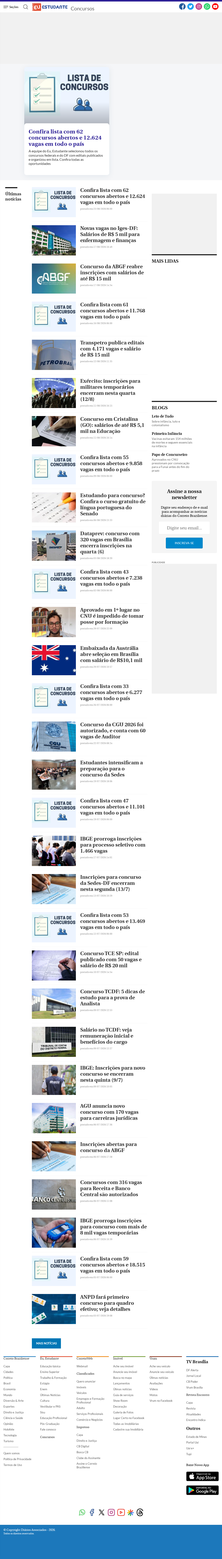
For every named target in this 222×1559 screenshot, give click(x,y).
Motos (154, 1395)
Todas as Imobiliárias (126, 1424)
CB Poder (192, 1381)
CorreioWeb (85, 1358)
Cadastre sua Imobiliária (128, 1429)
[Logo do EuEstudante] (50, 7)
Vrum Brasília (194, 1387)
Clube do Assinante (88, 1458)
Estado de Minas (196, 1436)
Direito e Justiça (13, 1412)
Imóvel (118, 1358)
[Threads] (140, 1513)
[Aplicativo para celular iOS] (202, 1477)
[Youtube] (121, 1513)
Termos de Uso (12, 1465)
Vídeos (154, 1389)
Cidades (8, 1372)
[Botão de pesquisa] (24, 6)
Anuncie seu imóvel (125, 1372)
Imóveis (81, 1387)
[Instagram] (199, 9)
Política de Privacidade (17, 1459)
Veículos (82, 1393)
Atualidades (193, 1414)
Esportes (9, 1406)
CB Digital (83, 1446)
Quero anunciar (86, 1381)
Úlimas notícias (122, 1389)
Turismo (8, 1441)
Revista (191, 1408)
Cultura (44, 1400)
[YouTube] (215, 9)
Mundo (7, 1395)
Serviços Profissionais (90, 1414)
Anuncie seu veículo (162, 1372)
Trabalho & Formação (53, 1377)
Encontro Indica (196, 1420)
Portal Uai (192, 1442)
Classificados (85, 1374)
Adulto (81, 1408)
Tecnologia (10, 1435)
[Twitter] (190, 9)
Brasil (6, 1383)
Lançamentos (121, 1383)
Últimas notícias (13, 196)
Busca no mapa (122, 1377)
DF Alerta (192, 1370)
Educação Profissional (53, 1418)
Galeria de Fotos (123, 1412)
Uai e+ (190, 1448)
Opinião (8, 1424)
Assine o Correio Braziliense (87, 1465)
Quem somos (11, 1453)
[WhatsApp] (207, 9)
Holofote (8, 1429)
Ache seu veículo (160, 1366)
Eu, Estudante (49, 1358)
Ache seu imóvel (123, 1366)
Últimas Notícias (50, 1395)
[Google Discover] (130, 1512)
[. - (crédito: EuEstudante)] (66, 96)
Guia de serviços (123, 1395)
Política (8, 1377)
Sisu (42, 1412)
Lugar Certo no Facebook (128, 1418)
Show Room (120, 1400)
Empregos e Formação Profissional (90, 1400)
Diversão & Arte (13, 1400)
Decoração (120, 1406)
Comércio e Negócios (90, 1419)
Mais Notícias (46, 1343)
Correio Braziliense (16, 1358)
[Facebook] (182, 9)
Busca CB (82, 1452)
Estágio (44, 1383)
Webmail (82, 1366)
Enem (43, 1389)
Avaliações (156, 1383)
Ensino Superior (49, 1372)
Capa (6, 1366)
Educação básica (50, 1366)
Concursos (82, 8)
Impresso (83, 1427)
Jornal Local (193, 1375)
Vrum (153, 1358)
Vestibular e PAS (50, 1406)
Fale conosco (48, 1429)
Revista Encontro (197, 1395)
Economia (9, 1389)
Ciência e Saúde (13, 1418)
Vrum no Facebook (161, 1400)
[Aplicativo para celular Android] (202, 1491)
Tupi (188, 1454)
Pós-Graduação (49, 1424)
